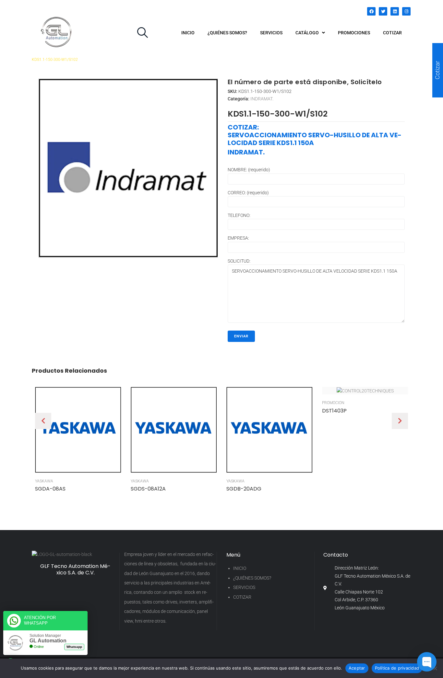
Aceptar (357, 668)
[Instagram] (406, 11)
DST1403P (334, 410)
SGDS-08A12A (148, 488)
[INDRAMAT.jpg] (128, 168)
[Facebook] (371, 11)
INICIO (239, 568)
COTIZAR (242, 597)
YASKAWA (44, 481)
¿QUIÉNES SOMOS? (252, 578)
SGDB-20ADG (243, 488)
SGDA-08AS (50, 488)
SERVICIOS (244, 587)
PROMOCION (333, 403)
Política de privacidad (397, 668)
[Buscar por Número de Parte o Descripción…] (142, 33)
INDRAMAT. (261, 98)
